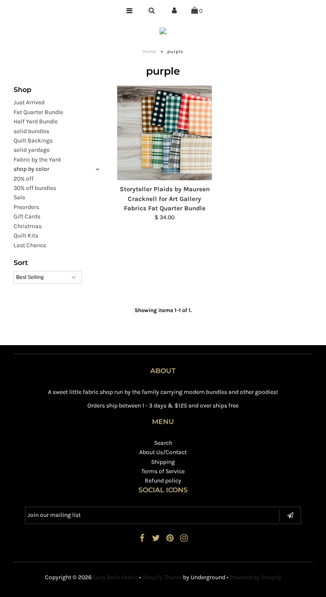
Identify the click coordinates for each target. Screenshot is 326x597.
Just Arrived (29, 102)
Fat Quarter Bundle (38, 112)
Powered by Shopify (255, 577)
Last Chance (30, 245)
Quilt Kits (26, 235)
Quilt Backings (33, 140)
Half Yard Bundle (36, 121)
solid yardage (32, 149)
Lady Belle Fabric (115, 577)
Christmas (28, 226)
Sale (19, 197)
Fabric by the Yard (37, 159)
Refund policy (163, 480)
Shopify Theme (162, 577)
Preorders (26, 207)
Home (150, 51)
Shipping (163, 462)
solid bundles (31, 131)
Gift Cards (27, 216)
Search (163, 442)
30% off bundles (35, 188)
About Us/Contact (163, 452)
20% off (24, 178)
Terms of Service (163, 471)
